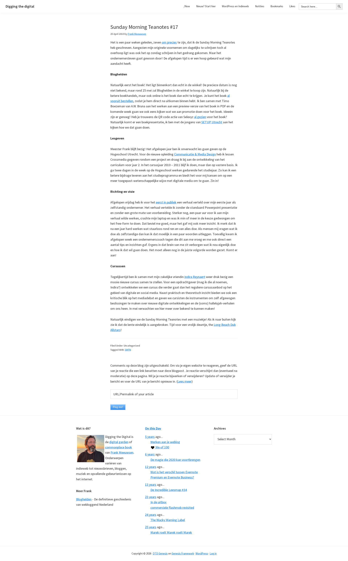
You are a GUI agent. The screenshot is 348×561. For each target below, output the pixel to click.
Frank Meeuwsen (122, 452)
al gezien (200, 117)
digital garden (118, 442)
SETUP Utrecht (211, 122)
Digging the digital (19, 6)
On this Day (153, 428)
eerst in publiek (166, 202)
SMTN (128, 349)
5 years (150, 437)
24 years (150, 515)
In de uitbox (158, 502)
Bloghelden (84, 499)
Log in (213, 553)
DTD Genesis (160, 553)
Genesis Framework (183, 553)
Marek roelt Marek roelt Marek (171, 532)
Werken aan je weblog (165, 442)
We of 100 (162, 447)
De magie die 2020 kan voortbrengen (175, 460)
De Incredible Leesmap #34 (168, 490)
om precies (169, 42)
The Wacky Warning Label (167, 520)
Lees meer (184, 381)
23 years (150, 497)
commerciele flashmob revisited (172, 508)
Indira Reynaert (194, 277)
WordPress (202, 553)
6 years (150, 454)
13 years (150, 484)
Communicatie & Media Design (195, 154)
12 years (150, 467)
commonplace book (118, 447)
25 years (150, 527)
